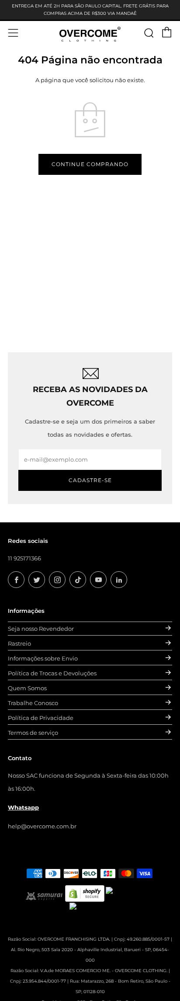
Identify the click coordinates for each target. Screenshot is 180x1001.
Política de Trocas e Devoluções (52, 673)
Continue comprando (90, 164)
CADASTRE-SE (90, 480)
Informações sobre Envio (43, 658)
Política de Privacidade (40, 717)
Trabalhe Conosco (33, 702)
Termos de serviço (33, 732)
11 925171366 (24, 558)
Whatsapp (23, 807)
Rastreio (19, 643)
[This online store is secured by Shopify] (84, 892)
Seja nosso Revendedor (41, 628)
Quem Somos (27, 688)
